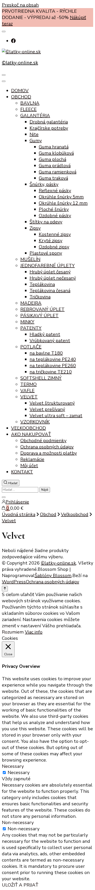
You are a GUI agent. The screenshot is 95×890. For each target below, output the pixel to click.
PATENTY (31, 328)
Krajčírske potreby (49, 128)
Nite (34, 134)
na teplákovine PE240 (53, 359)
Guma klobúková (56, 153)
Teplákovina (42, 284)
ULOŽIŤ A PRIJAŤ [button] (20, 885)
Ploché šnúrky (54, 209)
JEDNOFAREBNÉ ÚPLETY (47, 265)
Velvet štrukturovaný (52, 403)
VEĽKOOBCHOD (28, 428)
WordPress (14, 582)
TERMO (28, 384)
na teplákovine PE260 (53, 365)
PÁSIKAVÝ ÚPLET (39, 315)
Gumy (36, 140)
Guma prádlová (55, 165)
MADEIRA (31, 303)
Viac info (33, 632)
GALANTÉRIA (35, 115)
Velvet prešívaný (47, 409)
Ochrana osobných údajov (47, 447)
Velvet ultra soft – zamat (56, 415)
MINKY (27, 322)
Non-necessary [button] (18, 822)
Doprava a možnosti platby (48, 453)
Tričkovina (40, 297)
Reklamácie (32, 459)
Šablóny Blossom (53, 575)
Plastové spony (46, 253)
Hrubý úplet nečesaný (53, 278)
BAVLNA (29, 103)
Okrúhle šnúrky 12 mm (63, 203)
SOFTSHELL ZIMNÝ (41, 378)
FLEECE (28, 109)
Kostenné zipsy (55, 234)
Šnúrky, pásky (44, 184)
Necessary (19, 772)
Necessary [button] (13, 766)
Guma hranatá (53, 147)
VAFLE (27, 390)
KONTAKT (22, 472)
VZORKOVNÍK (35, 422)
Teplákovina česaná (50, 290)
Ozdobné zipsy (54, 247)
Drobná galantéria (49, 122)
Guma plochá (52, 159)
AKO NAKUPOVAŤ (31, 434)
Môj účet (29, 465)
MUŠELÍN (30, 259)
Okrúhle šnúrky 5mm (61, 197)
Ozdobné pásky (55, 215)
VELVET (29, 397)
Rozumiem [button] (13, 632)
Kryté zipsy (50, 240)
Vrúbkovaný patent (50, 340)
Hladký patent (45, 334)
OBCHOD (21, 97)
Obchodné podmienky (43, 440)
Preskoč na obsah (20, 5)
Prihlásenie (17, 502)
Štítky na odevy (46, 222)
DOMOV (20, 90)
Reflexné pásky (55, 190)
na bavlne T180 (46, 353)
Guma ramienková (57, 172)
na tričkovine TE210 (51, 372)
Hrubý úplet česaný (50, 272)
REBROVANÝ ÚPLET (42, 309)
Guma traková (53, 178)
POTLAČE (31, 347)
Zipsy (35, 228)
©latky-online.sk (20, 62)
